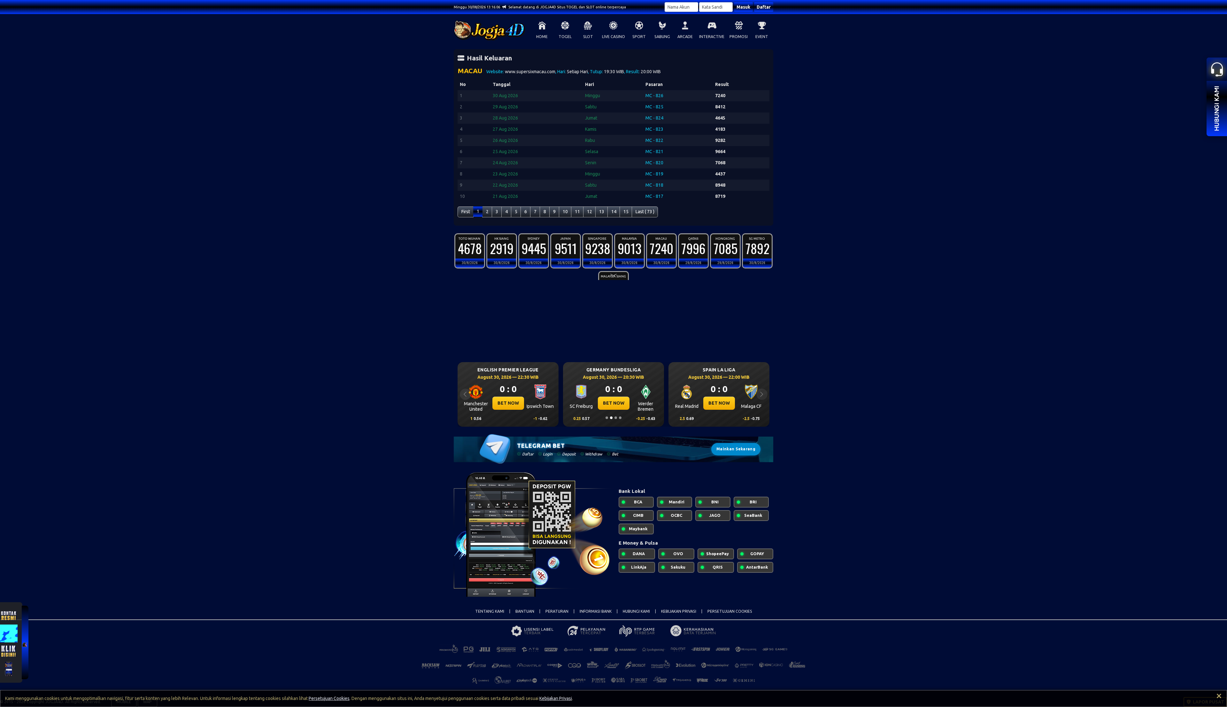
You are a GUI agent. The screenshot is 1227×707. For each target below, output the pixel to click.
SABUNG (662, 37)
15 (626, 211)
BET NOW (508, 403)
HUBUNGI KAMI (636, 611)
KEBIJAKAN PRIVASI (678, 611)
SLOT (588, 37)
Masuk (743, 7)
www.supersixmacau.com (530, 71)
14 (613, 211)
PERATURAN (556, 611)
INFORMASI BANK (596, 611)
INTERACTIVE (711, 37)
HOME (542, 37)
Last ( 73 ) (645, 211)
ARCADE (685, 37)
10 (565, 211)
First (465, 211)
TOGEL (565, 37)
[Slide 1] (607, 417)
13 (601, 211)
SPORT (639, 37)
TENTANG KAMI (489, 611)
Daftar (764, 7)
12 (589, 211)
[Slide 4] (620, 417)
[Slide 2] (611, 417)
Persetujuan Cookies (329, 698)
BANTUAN (524, 611)
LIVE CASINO (613, 37)
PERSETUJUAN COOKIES (729, 611)
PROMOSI (738, 37)
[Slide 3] (615, 417)
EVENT (761, 37)
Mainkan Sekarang (735, 449)
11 (577, 211)
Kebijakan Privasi (555, 698)
